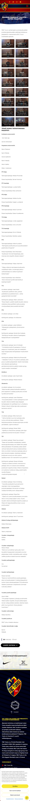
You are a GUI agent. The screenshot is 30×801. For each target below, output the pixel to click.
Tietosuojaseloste (19, 798)
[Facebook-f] (9, 2)
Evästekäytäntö (10, 798)
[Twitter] (13, 2)
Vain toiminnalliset (15, 790)
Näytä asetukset (15, 795)
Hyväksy (15, 786)
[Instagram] (17, 2)
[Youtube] (20, 2)
